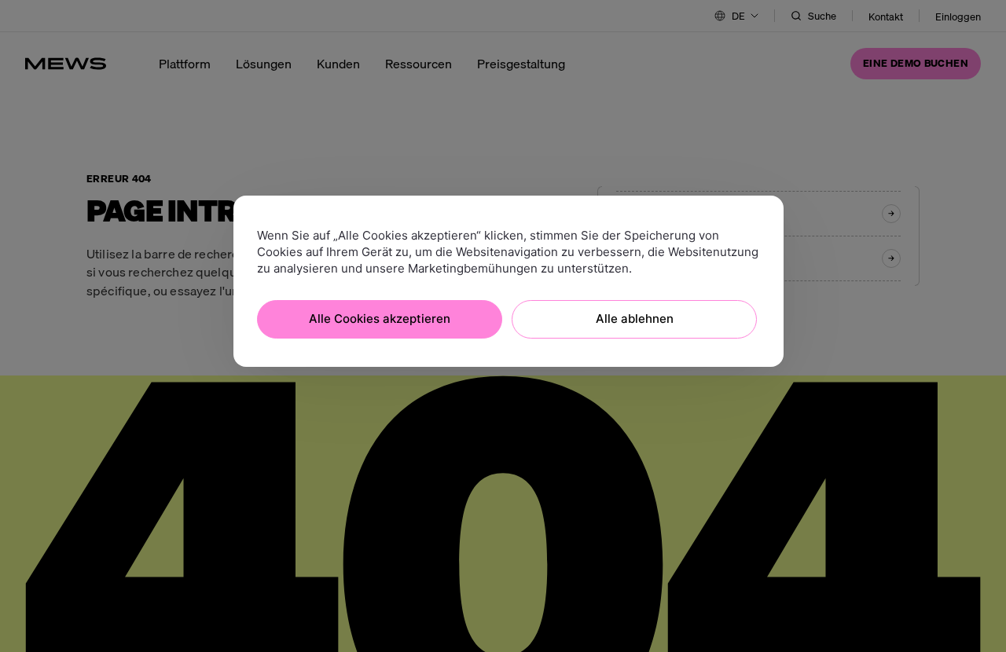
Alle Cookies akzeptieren (379, 318)
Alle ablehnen (635, 318)
